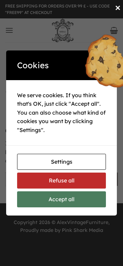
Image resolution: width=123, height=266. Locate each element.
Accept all (61, 199)
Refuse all (61, 180)
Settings (61, 161)
